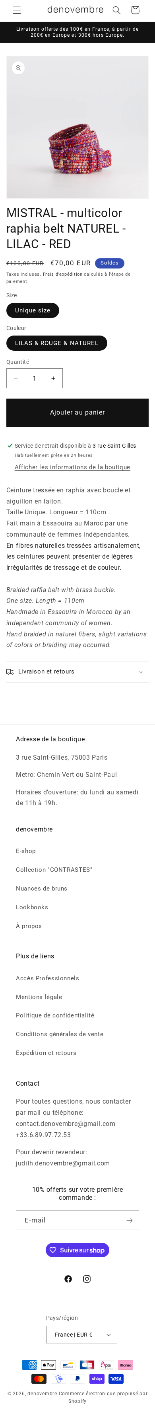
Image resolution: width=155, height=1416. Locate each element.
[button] (17, 10)
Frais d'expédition (63, 274)
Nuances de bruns (42, 888)
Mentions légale (39, 997)
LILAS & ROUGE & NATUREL (57, 343)
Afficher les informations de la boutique (72, 467)
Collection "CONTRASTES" (54, 869)
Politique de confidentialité (55, 1015)
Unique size (33, 310)
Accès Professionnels (47, 978)
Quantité (17, 362)
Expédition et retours (46, 1053)
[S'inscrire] (129, 1220)
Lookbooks (32, 907)
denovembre (42, 1393)
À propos (29, 926)
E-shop (26, 851)
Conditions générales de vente (59, 1034)
